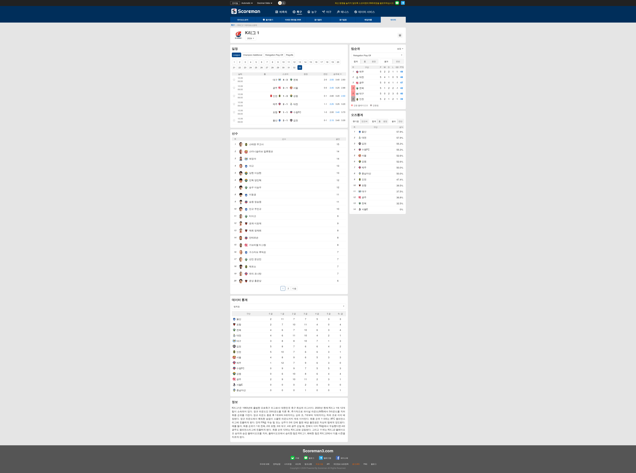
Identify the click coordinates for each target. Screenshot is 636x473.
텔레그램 (327, 458)
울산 (275, 120)
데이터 (393, 19)
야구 (328, 12)
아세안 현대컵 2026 (293, 19)
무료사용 (319, 464)
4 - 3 (285, 79)
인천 (275, 96)
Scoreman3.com (318, 450)
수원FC (297, 112)
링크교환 (308, 464)
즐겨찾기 (269, 19)
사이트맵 (288, 464)
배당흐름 (368, 19)
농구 (314, 12)
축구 (299, 12)
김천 (295, 120)
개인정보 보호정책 (340, 464)
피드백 (298, 464)
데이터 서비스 (366, 12)
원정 (374, 61)
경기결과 (318, 19)
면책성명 (276, 464)
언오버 (365, 121)
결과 (386, 61)
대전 (295, 104)
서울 (295, 87)
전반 (398, 61)
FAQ (365, 464)
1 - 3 (285, 96)
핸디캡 (356, 121)
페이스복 (344, 458)
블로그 (311, 458)
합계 (356, 61)
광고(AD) (356, 464)
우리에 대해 (264, 464)
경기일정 (343, 19)
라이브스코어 (242, 19)
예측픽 (283, 12)
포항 (275, 112)
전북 (295, 79)
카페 (297, 458)
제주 (275, 104)
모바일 (235, 2)
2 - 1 (285, 104)
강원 (295, 96)
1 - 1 (285, 112)
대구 (275, 79)
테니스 (345, 12)
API (328, 464)
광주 (275, 87)
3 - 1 (285, 87)
